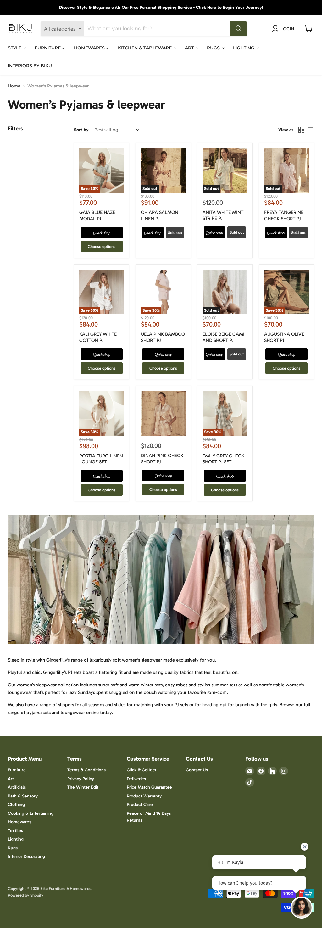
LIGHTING (244, 48)
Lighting (16, 839)
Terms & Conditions (86, 770)
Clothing (16, 804)
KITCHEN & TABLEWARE (145, 48)
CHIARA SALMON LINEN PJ (159, 215)
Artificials (17, 787)
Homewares (19, 822)
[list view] (310, 130)
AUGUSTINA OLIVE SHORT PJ (284, 337)
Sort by (81, 129)
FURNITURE (48, 48)
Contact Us (197, 770)
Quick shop (101, 232)
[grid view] (301, 130)
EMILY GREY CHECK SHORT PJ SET (223, 459)
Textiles (15, 830)
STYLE (15, 48)
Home (14, 86)
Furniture (17, 770)
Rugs (13, 848)
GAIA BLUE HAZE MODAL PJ (97, 215)
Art (11, 778)
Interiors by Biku (30, 66)
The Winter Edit (82, 787)
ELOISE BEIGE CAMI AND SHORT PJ (223, 337)
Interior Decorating (26, 856)
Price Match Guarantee (149, 787)
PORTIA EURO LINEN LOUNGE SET (101, 459)
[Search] (238, 28)
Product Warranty (144, 796)
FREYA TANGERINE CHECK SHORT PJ (283, 215)
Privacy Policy (80, 778)
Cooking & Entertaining (30, 813)
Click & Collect (141, 770)
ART (190, 48)
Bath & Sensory (23, 796)
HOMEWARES (90, 48)
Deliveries (136, 778)
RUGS (214, 48)
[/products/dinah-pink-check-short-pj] (163, 413)
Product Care (140, 804)
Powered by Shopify (25, 895)
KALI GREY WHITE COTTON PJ (98, 337)
